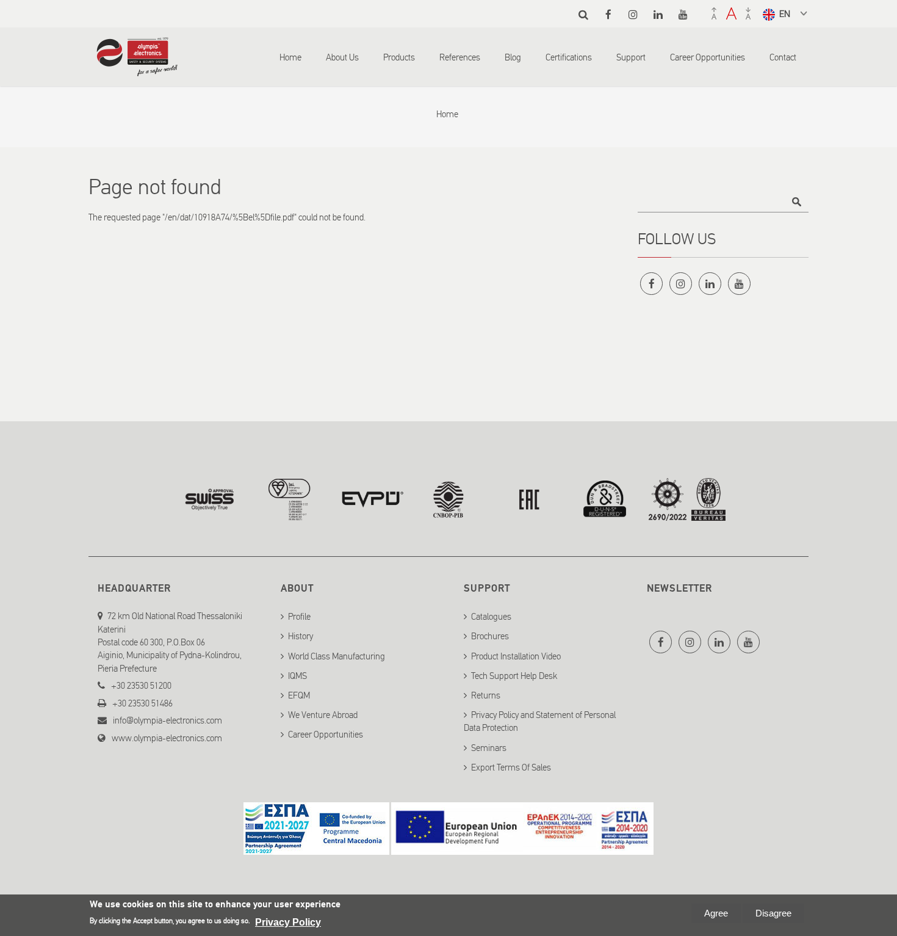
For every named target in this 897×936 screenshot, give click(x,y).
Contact (782, 57)
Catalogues (491, 616)
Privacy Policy (288, 922)
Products (399, 57)
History (300, 636)
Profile (299, 616)
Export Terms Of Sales (511, 767)
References (459, 57)
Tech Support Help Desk (514, 675)
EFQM (299, 695)
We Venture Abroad (323, 714)
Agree (716, 913)
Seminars (488, 747)
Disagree (773, 913)
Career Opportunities (707, 57)
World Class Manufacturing (336, 656)
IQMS (297, 675)
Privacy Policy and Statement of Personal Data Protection (540, 721)
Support (631, 57)
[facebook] (608, 14)
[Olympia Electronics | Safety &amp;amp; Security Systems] (137, 70)
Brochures (490, 636)
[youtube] (683, 14)
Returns (485, 695)
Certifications (569, 57)
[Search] (583, 14)
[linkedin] (658, 14)
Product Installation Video (516, 656)
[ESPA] (316, 847)
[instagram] (633, 14)
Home (290, 57)
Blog (513, 57)
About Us (342, 57)
